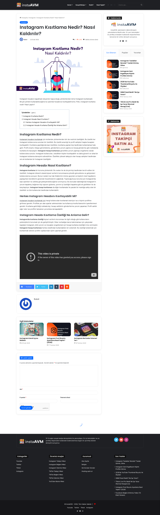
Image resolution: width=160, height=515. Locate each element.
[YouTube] (123, 41)
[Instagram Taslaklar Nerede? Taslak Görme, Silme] (113, 64)
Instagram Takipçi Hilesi (57, 461)
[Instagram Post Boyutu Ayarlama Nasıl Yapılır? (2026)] (59, 329)
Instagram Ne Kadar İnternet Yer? (85, 339)
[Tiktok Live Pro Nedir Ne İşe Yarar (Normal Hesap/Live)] (113, 105)
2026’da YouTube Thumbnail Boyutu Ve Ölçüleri (128, 84)
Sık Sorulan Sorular (88, 468)
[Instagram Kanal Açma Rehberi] (32, 329)
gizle (33, 112)
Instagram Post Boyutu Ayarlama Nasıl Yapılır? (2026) (56, 340)
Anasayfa (24, 18)
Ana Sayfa (85, 461)
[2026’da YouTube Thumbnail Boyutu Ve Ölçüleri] (113, 85)
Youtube (19, 461)
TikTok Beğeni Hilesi (56, 475)
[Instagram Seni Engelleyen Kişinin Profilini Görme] (113, 74)
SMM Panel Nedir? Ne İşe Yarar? (127, 478)
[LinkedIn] (51, 287)
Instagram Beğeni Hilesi (57, 464)
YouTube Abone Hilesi (56, 481)
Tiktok (18, 468)
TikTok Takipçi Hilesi (56, 471)
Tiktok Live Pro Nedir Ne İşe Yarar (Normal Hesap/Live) (129, 104)
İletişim (84, 464)
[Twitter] (121, 41)
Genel (69, 5)
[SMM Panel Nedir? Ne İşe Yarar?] (113, 95)
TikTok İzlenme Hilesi (56, 478)
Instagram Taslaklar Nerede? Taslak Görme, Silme (129, 63)
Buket (25, 39)
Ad (21, 389)
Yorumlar (137, 53)
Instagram (32, 18)
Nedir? (91, 5)
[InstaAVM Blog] (27, 5)
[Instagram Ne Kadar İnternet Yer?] (86, 329)
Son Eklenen (111, 53)
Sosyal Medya (80, 5)
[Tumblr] (56, 287)
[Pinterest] (62, 287)
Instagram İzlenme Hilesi (57, 468)
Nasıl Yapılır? (101, 5)
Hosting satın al (87, 471)
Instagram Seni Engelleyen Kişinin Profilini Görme (127, 73)
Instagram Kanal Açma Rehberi (29, 339)
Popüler (125, 53)
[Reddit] (67, 287)
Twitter (18, 464)
